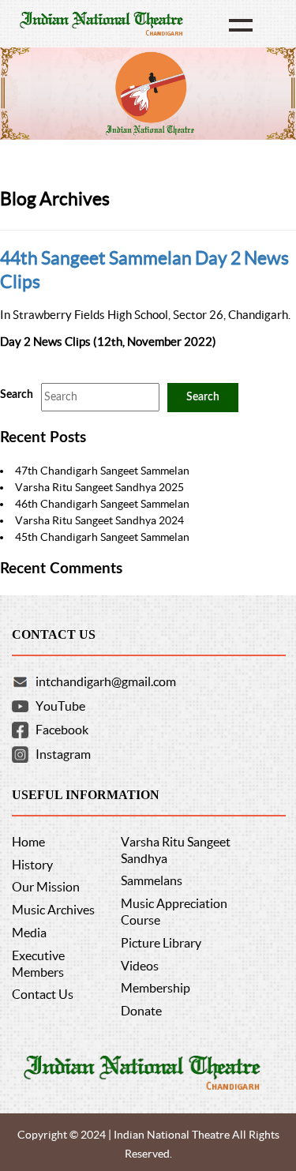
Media (29, 932)
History (32, 865)
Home (28, 842)
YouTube (60, 706)
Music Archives (53, 910)
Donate (141, 1011)
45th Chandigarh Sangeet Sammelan (102, 537)
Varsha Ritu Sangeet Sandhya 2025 (99, 487)
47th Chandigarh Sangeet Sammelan (102, 470)
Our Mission (46, 887)
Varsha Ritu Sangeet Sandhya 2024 (99, 520)
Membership (155, 988)
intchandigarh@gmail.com (106, 681)
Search (16, 394)
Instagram (63, 754)
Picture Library (161, 943)
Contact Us (42, 994)
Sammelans (151, 880)
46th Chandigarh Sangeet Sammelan (102, 503)
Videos (140, 966)
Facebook (62, 729)
